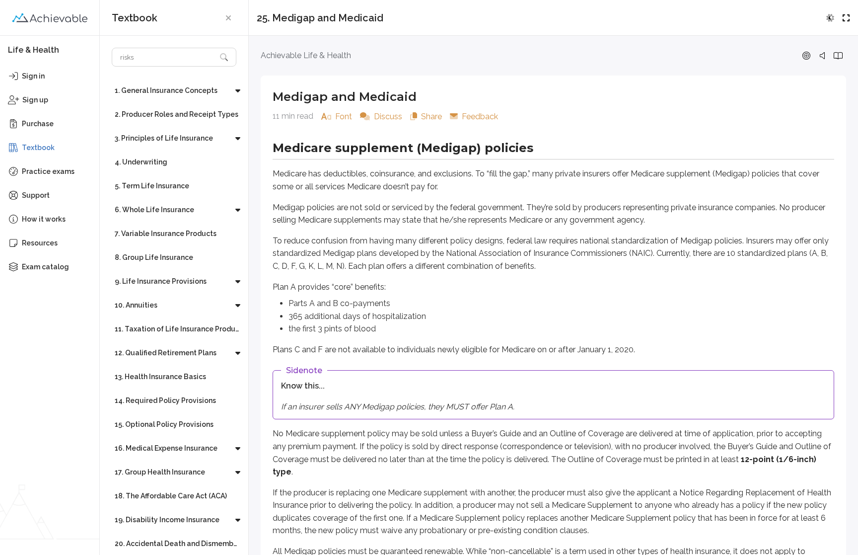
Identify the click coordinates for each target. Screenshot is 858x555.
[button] (228, 18)
